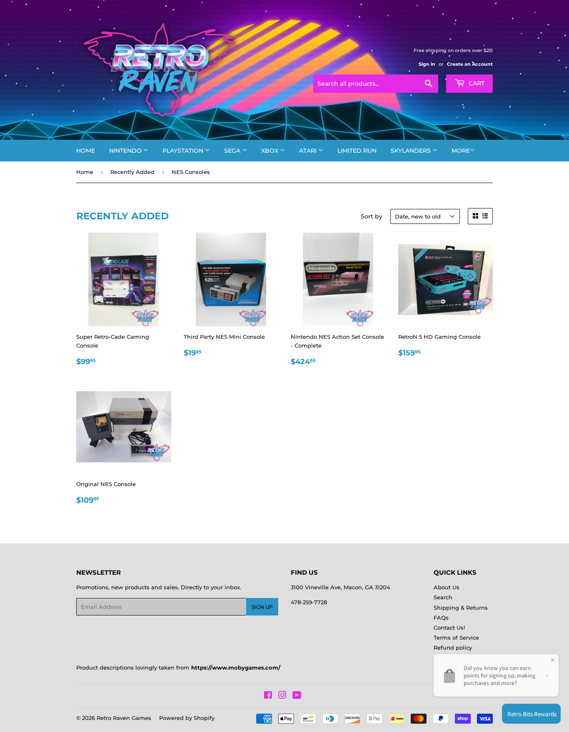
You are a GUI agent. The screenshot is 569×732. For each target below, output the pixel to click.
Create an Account (470, 64)
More (461, 150)
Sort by (371, 216)
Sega (233, 150)
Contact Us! (449, 627)
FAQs (441, 617)
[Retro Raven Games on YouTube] (296, 696)
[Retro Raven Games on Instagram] (282, 696)
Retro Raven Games (124, 718)
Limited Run (357, 150)
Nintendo (126, 150)
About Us (446, 587)
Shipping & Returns (461, 607)
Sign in (427, 64)
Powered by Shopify (187, 718)
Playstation (183, 150)
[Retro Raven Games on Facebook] (268, 696)
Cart (475, 83)
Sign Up (262, 607)
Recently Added (132, 172)
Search (443, 597)
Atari (308, 150)
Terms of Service (456, 637)
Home (85, 150)
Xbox (270, 150)
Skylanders (411, 150)
